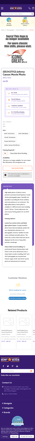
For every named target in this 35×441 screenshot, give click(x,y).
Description (7, 186)
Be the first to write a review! (17, 298)
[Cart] (33, 8)
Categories (8, 408)
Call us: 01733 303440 (10, 394)
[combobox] (17, 14)
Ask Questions (17, 168)
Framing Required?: (9, 150)
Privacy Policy (14, 433)
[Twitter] (8, 366)
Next (32, 22)
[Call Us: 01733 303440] (30, 8)
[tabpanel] (8, 332)
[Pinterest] (12, 366)
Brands (7, 412)
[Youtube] (17, 366)
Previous (2, 22)
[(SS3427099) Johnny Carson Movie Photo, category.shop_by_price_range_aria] (8, 322)
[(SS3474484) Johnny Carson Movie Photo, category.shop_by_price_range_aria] (24, 322)
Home (3, 30)
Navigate (8, 403)
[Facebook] (3, 366)
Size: (5, 130)
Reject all (14, 436)
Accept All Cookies (27, 436)
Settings (5, 436)
